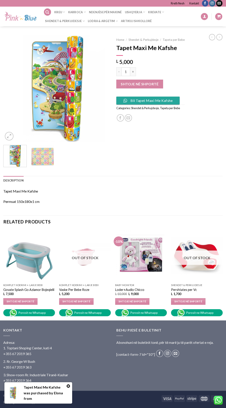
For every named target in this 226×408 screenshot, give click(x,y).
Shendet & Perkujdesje (63, 21)
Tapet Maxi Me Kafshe (42, 387)
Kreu (58, 12)
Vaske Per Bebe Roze (74, 290)
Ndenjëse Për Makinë (105, 12)
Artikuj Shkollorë (136, 21)
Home (120, 39)
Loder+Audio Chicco (129, 290)
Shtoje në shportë (139, 84)
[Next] (102, 88)
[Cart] (218, 16)
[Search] (47, 12)
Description (13, 180)
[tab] (13, 180)
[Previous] (11, 88)
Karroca (75, 12)
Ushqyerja (133, 12)
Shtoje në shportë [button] (132, 301)
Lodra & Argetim (101, 21)
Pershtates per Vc (184, 290)
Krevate (154, 12)
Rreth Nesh (178, 3)
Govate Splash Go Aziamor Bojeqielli (28, 290)
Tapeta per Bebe (174, 39)
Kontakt (194, 3)
